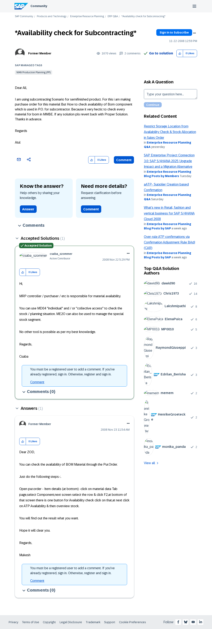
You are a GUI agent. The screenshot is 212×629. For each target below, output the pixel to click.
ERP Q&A (113, 16)
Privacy (13, 622)
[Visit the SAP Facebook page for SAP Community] (178, 622)
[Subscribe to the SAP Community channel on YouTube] (193, 622)
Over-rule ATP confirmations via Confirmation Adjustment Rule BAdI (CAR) (169, 242)
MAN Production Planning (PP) (34, 72)
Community (38, 6)
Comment (124, 160)
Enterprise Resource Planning (87, 16)
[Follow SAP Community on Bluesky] (185, 622)
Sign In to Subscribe (174, 32)
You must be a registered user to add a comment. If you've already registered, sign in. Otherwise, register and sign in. (72, 372)
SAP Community (24, 16)
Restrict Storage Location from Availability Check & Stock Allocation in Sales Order (170, 132)
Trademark (93, 622)
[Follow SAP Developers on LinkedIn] (200, 622)
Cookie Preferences (132, 622)
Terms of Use (30, 622)
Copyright (49, 622)
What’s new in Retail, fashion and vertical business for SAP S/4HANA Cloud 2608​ (169, 213)
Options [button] (194, 33)
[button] (180, 53)
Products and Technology (51, 16)
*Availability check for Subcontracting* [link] (143, 16)
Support (109, 622)
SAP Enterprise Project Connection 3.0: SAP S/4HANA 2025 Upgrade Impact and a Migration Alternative (169, 160)
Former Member (39, 53)
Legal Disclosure (71, 622)
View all (149, 463)
